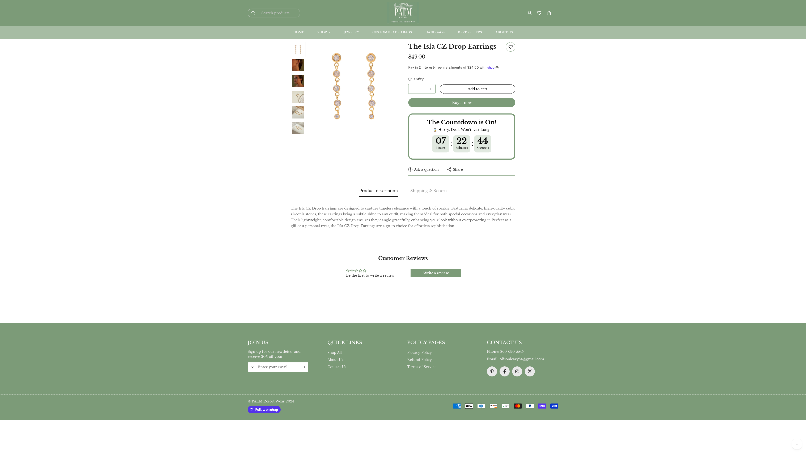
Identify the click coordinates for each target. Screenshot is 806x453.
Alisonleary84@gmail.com (522, 359)
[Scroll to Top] (406, 417)
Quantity (416, 79)
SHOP (322, 32)
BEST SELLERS (470, 32)
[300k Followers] (505, 371)
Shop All (334, 352)
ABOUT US (504, 32)
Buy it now (462, 102)
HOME (298, 32)
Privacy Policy (419, 352)
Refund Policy (419, 360)
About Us (335, 360)
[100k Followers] (517, 371)
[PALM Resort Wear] (403, 13)
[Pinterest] (492, 371)
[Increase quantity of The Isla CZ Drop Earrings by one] (430, 89)
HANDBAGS (435, 32)
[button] (549, 13)
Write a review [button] (436, 273)
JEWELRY (351, 32)
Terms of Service (421, 367)
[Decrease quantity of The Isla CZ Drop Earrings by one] (413, 89)
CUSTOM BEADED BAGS (392, 32)
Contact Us (336, 367)
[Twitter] (530, 371)
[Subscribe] (304, 367)
